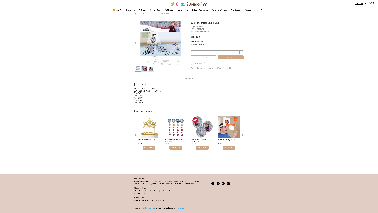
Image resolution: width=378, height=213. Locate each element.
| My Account (171, 191)
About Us (137, 191)
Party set (142, 10)
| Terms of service (140, 193)
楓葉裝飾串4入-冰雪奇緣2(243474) (173, 140)
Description (189, 78)
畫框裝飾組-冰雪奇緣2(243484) (198, 140)
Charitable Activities (157, 200)
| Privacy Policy (184, 191)
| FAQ (161, 191)
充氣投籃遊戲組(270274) (227, 140)
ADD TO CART (204, 57)
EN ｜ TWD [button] (359, 3)
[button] (186, 43)
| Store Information (150, 191)
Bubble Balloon (155, 10)
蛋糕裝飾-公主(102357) (146, 140)
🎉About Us (117, 10)
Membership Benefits (141, 200)
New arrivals (130, 10)
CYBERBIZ (181, 208)
